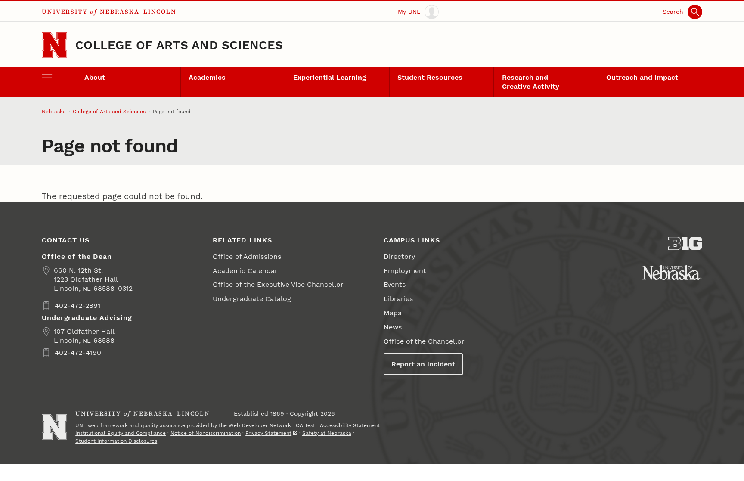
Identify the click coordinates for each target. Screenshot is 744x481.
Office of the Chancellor (424, 341)
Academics (207, 77)
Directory (399, 256)
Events (395, 284)
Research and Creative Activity (530, 81)
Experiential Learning (329, 77)
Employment (405, 271)
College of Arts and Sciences (179, 45)
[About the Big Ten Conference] (685, 243)
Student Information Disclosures (116, 441)
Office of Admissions (247, 256)
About (94, 77)
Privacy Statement (268, 433)
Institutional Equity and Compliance (120, 433)
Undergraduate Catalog (252, 299)
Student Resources (429, 77)
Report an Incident (423, 364)
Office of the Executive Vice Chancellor (278, 284)
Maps (392, 313)
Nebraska (54, 112)
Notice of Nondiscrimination (205, 433)
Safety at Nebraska (326, 433)
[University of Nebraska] (672, 272)
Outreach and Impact (642, 77)
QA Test (305, 425)
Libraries (398, 299)
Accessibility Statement (350, 425)
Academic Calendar (245, 271)
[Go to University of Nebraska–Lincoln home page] (54, 45)
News (393, 327)
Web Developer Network (260, 425)
